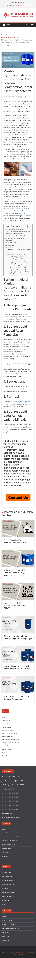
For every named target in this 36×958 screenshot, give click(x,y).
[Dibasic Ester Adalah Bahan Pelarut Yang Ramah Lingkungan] (18, 617)
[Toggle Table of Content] (28, 226)
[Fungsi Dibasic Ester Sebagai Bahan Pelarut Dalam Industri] (18, 647)
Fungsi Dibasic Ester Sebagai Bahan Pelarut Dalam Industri (16, 667)
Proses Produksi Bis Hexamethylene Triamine (14, 541)
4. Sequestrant (10, 245)
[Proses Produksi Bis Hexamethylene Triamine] (18, 521)
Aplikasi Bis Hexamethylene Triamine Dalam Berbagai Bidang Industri (15, 572)
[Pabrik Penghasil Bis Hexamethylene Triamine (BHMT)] (18, 584)
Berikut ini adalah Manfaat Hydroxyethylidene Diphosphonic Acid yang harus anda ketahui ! (18, 231)
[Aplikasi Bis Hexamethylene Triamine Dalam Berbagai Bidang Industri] (18, 551)
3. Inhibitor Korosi (11, 243)
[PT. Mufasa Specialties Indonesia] (4, 25)
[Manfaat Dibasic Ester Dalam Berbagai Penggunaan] (18, 678)
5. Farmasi (9, 247)
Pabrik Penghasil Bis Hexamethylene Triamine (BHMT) (14, 605)
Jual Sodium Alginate (19, 5)
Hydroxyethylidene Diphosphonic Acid (15, 135)
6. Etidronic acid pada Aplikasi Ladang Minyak (18, 251)
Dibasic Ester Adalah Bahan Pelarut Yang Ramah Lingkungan (17, 637)
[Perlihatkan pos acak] (32, 25)
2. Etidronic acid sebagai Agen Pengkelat (15, 239)
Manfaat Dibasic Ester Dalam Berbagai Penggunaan (16, 697)
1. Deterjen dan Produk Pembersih (17, 236)
